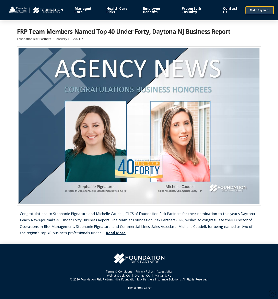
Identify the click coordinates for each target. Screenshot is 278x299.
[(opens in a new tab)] (139, 126)
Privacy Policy (144, 271)
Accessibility (164, 271)
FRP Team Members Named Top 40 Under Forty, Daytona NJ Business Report (123, 31)
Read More (116, 232)
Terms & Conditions (119, 271)
